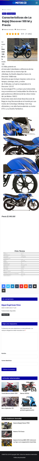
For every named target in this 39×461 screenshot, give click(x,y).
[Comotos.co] (20, 3)
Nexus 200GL (24, 393)
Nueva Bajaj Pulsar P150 (21, 423)
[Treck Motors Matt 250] (10, 387)
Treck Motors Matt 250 (10, 393)
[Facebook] (3, 286)
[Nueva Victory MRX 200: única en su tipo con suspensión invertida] (7, 442)
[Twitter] (8, 286)
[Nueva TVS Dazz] (7, 434)
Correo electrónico (7, 360)
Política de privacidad (19, 457)
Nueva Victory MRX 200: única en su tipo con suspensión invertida (24, 441)
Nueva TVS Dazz (18, 431)
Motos (9, 9)
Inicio (4, 9)
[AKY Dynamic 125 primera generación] (28, 401)
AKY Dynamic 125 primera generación (27, 409)
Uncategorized (11, 13)
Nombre (4, 353)
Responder (5, 314)
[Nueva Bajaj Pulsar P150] (7, 425)
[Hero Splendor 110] (10, 401)
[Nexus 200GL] (28, 387)
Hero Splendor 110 (8, 408)
